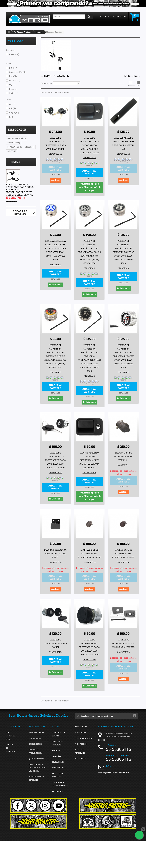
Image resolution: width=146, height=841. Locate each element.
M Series (14, 80)
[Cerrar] (143, 829)
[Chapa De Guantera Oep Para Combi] (55, 614)
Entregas (56, 751)
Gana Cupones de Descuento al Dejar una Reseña (37, 768)
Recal (13, 89)
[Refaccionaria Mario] (29, 19)
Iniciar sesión (119, 16)
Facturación (57, 791)
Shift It (13, 93)
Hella (13, 76)
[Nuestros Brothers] (107, 805)
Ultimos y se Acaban (16, 138)
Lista (138, 86)
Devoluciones (58, 762)
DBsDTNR (11, 151)
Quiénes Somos (35, 744)
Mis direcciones (81, 744)
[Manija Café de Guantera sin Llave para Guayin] (123, 524)
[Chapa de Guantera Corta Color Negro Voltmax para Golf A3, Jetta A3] (89, 112)
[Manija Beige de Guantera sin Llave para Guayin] (89, 524)
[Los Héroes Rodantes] (38, 821)
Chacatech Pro (17, 72)
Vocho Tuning (13, 143)
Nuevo (14, 54)
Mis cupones (80, 759)
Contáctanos (35, 738)
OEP (12, 85)
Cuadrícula (131, 86)
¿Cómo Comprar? (36, 759)
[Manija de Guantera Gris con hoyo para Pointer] (123, 614)
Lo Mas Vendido (14, 147)
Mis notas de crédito (84, 738)
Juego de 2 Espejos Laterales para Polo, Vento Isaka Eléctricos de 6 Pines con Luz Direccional (20, 189)
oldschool (29, 147)
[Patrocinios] (107, 821)
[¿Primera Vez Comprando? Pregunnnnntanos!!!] (73, 3)
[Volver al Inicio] (9, 32)
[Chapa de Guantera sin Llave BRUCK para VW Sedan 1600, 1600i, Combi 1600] (89, 614)
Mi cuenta (81, 726)
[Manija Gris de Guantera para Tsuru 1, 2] (123, 427)
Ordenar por (46, 83)
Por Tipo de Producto (23, 32)
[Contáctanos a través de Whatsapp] (139, 835)
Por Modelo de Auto (10, 736)
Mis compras (80, 733)
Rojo (12, 117)
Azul (12, 104)
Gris (12, 108)
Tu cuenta (105, 16)
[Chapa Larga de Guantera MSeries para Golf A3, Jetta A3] (123, 112)
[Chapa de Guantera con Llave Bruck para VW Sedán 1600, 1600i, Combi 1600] (55, 427)
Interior (39, 32)
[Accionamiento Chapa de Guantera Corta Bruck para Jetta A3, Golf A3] (89, 427)
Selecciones (17, 129)
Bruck (13, 68)
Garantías (56, 756)
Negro (14, 112)
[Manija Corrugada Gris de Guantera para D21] (55, 524)
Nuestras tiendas (36, 733)
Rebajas (14, 162)
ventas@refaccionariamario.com (114, 772)
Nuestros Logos (59, 768)
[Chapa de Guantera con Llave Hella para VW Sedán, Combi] (55, 112)
